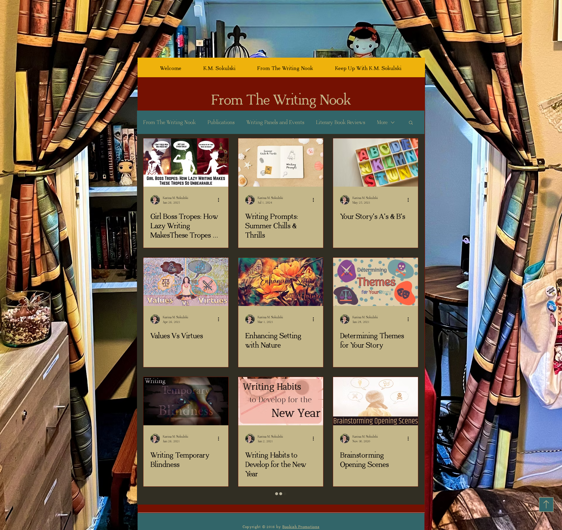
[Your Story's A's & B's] (375, 162)
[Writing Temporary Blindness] (185, 401)
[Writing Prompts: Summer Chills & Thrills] (280, 162)
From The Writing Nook (169, 122)
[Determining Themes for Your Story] (375, 282)
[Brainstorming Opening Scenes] (375, 401)
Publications (221, 122)
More (382, 122)
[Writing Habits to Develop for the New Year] (280, 401)
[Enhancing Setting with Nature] (280, 282)
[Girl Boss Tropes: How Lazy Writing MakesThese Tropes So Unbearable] (185, 162)
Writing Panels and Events (275, 122)
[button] (411, 123)
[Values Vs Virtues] (185, 282)
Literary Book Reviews (340, 122)
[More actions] (220, 199)
